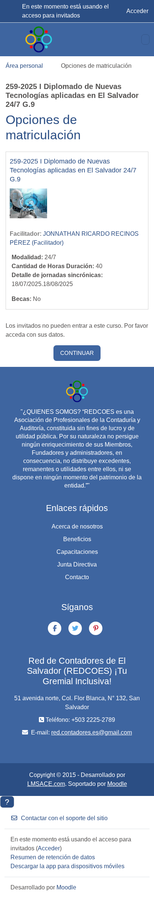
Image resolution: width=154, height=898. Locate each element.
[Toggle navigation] (145, 39)
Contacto (77, 577)
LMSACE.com (46, 784)
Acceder (137, 11)
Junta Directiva (77, 564)
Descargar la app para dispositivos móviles (67, 866)
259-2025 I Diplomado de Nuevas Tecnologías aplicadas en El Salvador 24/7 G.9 (73, 170)
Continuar (77, 353)
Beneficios (77, 539)
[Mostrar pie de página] (7, 802)
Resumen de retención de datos (52, 857)
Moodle (117, 784)
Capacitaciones (77, 552)
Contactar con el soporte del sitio (64, 818)
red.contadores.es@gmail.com (91, 732)
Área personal (24, 66)
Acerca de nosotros (77, 526)
